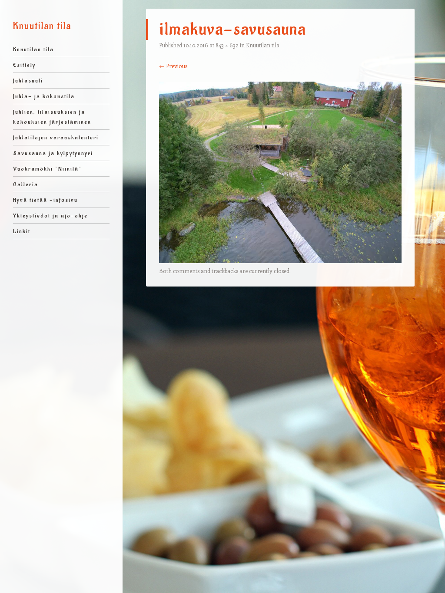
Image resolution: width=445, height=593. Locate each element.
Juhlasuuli (28, 80)
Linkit (21, 231)
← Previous (173, 65)
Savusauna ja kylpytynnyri (53, 153)
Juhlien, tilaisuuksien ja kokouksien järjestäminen (52, 116)
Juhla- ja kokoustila (44, 96)
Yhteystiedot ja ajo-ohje (50, 215)
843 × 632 (227, 45)
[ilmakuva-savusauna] (280, 260)
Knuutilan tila (42, 26)
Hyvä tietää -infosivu (45, 200)
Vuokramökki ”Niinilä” (47, 168)
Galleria (25, 184)
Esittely (24, 65)
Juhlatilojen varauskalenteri (56, 137)
